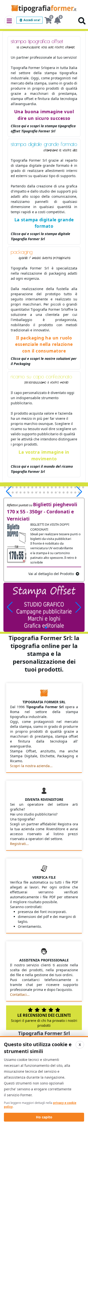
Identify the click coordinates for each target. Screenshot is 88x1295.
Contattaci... (20, 994)
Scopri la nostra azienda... (31, 765)
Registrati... (19, 843)
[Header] (9, 21)
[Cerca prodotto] (82, 21)
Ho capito (44, 1117)
